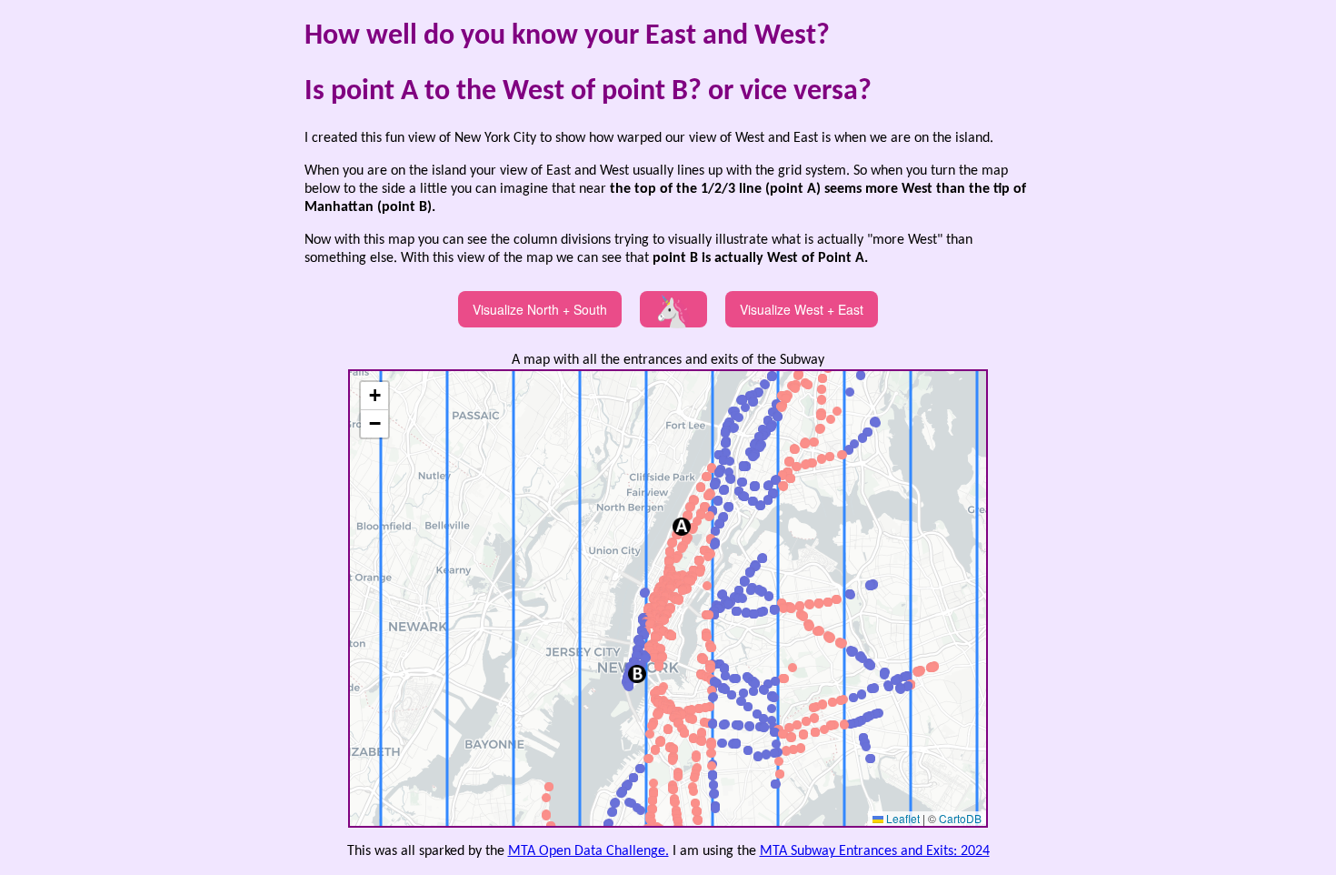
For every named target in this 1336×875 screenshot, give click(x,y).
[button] (668, 729)
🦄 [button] (673, 309)
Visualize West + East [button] (801, 309)
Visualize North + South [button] (540, 309)
